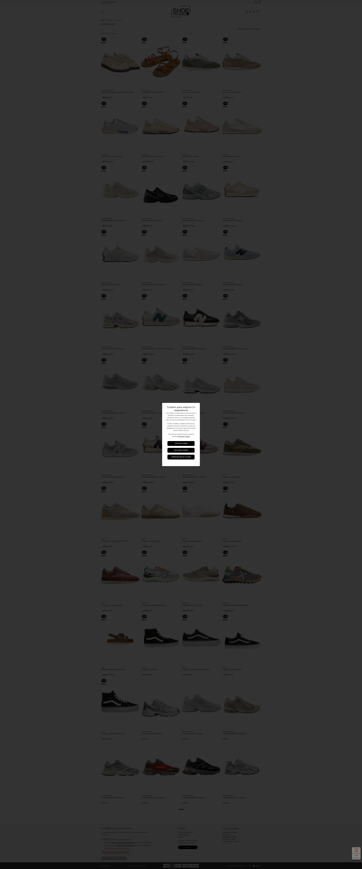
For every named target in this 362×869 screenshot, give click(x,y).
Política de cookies (184, 437)
